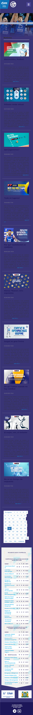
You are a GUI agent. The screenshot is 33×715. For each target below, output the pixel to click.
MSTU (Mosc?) (9, 623)
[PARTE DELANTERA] (14, 711)
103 (6, 541)
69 (13, 522)
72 (25, 522)
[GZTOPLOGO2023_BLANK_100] (12, 4)
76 (17, 525)
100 (18, 538)
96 (25, 535)
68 (9, 522)
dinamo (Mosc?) (9, 573)
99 (13, 538)
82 (17, 528)
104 (10, 541)
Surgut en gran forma (14, 341)
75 (13, 525)
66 (24, 519)
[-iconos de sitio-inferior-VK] (19, 711)
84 (25, 528)
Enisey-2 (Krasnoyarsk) (11, 680)
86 (9, 531)
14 (9, 519)
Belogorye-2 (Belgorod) (11, 673)
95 (21, 535)
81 (13, 528)
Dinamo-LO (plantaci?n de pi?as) (10, 585)
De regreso (8, 512)
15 (13, 519)
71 (21, 522)
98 (9, 538)
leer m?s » (16, 81)
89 (21, 531)
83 (21, 528)
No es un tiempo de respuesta (13, 480)
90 (25, 531)
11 (21, 515)
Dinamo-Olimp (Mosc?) (11, 642)
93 (13, 535)
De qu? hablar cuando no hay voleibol (16, 387)
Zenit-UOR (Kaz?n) (10, 644)
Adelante (21, 541)
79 (5, 528)
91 (5, 535)
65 (20, 519)
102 (26, 538)
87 (13, 531)
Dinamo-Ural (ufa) (10, 608)
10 (17, 515)
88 (17, 531)
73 (5, 525)
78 (25, 525)
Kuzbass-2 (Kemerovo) (11, 677)
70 (17, 522)
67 (5, 522)
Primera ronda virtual (14, 104)
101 (22, 538)
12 (25, 515)
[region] (16, 26)
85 (5, 531)
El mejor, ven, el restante (15, 432)
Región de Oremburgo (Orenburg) (8, 612)
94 (17, 535)
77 (21, 525)
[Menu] (28, 4)
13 (5, 519)
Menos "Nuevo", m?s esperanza (13, 292)
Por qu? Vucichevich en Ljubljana (15, 246)
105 (15, 541)
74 (9, 525)
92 (9, 535)
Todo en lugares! (12, 198)
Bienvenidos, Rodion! (14, 59)
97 (5, 538)
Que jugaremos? (11, 150)
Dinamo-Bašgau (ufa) (11, 675)
